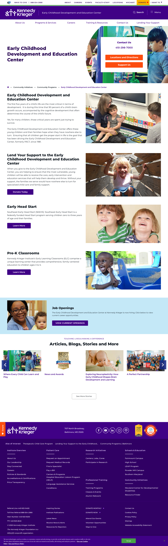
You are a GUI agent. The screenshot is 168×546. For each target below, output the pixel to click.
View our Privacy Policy (16, 544)
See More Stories (84, 396)
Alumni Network (93, 496)
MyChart (130, 2)
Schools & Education (135, 450)
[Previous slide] (5, 364)
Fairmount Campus (134, 458)
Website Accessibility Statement (138, 525)
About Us (20, 22)
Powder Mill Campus (134, 470)
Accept (128, 541)
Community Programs (47, 87)
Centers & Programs (55, 474)
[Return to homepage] (20, 13)
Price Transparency (16, 482)
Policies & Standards (16, 474)
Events (88, 2)
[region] (84, 541)
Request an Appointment (58, 458)
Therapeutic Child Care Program (38, 444)
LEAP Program (132, 466)
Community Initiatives (23, 87)
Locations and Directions (124, 57)
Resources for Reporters (56, 527)
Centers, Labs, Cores (95, 458)
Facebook (99, 430)
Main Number (18, 517)
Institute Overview (16, 450)
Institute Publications (55, 512)
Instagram (119, 430)
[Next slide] (162, 364)
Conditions (51, 488)
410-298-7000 (124, 47)
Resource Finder (132, 495)
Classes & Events (93, 492)
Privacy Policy (130, 517)
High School (130, 462)
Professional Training (96, 480)
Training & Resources (97, 22)
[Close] (164, 540)
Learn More (19, 225)
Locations (118, 2)
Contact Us (122, 22)
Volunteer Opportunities (96, 523)
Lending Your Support (148, 22)
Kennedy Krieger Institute (8, 87)
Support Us (124, 65)
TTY (14, 521)
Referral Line (18, 508)
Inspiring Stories (53, 508)
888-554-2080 (37, 2)
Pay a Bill (50, 470)
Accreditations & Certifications (21, 478)
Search (140, 12)
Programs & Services (45, 22)
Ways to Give (20, 2)
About (68, 2)
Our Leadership (14, 462)
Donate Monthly (93, 508)
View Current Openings (70, 323)
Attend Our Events (93, 518)
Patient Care (52, 450)
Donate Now (92, 512)
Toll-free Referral (19, 512)
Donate (142, 2)
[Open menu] (152, 12)
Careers (78, 2)
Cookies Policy (131, 512)
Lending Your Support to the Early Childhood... (76, 444)
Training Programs (94, 488)
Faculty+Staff (102, 2)
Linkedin (112, 430)
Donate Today (20, 192)
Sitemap (128, 521)
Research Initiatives (96, 450)
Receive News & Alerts (55, 523)
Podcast (126, 430)
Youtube (105, 430)
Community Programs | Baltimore (116, 444)
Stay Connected (14, 466)
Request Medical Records (58, 462)
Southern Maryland (134, 474)
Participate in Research (96, 462)
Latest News (51, 518)
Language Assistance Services (60, 484)
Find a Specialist (54, 466)
